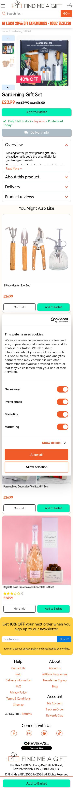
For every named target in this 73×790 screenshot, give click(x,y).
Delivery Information (18, 680)
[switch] (62, 401)
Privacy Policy (18, 692)
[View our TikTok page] (59, 733)
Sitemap (18, 704)
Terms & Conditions (18, 698)
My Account (54, 703)
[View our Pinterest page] (44, 733)
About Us (55, 668)
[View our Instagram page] (29, 733)
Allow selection (36, 467)
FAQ (18, 686)
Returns (27, 714)
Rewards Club (54, 715)
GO (66, 13)
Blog (55, 686)
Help (18, 674)
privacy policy (30, 648)
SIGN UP (64, 639)
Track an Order (55, 709)
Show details (51, 442)
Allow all (36, 454)
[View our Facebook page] (14, 733)
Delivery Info (39, 132)
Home (5, 31)
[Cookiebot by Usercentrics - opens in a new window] (51, 320)
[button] (8, 38)
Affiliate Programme (55, 674)
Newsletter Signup (55, 680)
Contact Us (18, 668)
